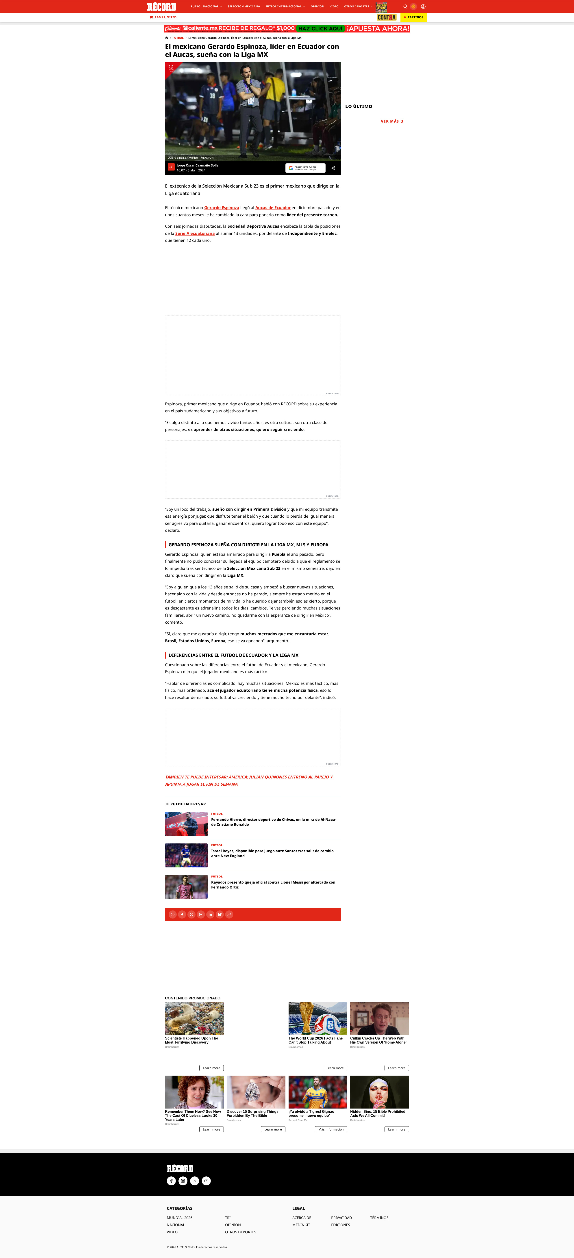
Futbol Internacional (283, 6)
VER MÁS (390, 121)
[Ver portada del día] (381, 6)
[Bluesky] (220, 914)
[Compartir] (333, 168)
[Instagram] (182, 1153)
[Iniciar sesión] (423, 6)
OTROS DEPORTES (240, 1204)
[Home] (166, 37)
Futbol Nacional (205, 6)
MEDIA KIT (301, 1197)
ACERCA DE (301, 1189)
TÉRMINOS (379, 1189)
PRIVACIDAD (341, 1189)
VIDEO (172, 1204)
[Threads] (201, 914)
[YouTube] (206, 1153)
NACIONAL (176, 1197)
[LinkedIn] (210, 914)
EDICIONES (340, 1197)
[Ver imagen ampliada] (253, 111)
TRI (227, 1189)
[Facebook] (182, 914)
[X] (191, 914)
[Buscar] (405, 6)
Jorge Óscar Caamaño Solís (197, 165)
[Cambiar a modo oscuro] (413, 6)
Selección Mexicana (244, 6)
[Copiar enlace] (229, 914)
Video (334, 6)
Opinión (317, 6)
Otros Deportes (356, 6)
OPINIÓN (233, 1197)
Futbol (178, 38)
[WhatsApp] (173, 914)
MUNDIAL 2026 (179, 1189)
